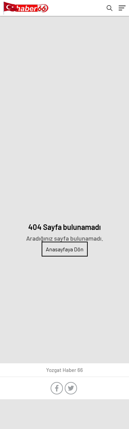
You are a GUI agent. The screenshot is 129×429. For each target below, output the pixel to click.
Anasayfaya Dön (65, 249)
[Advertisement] (64, 84)
